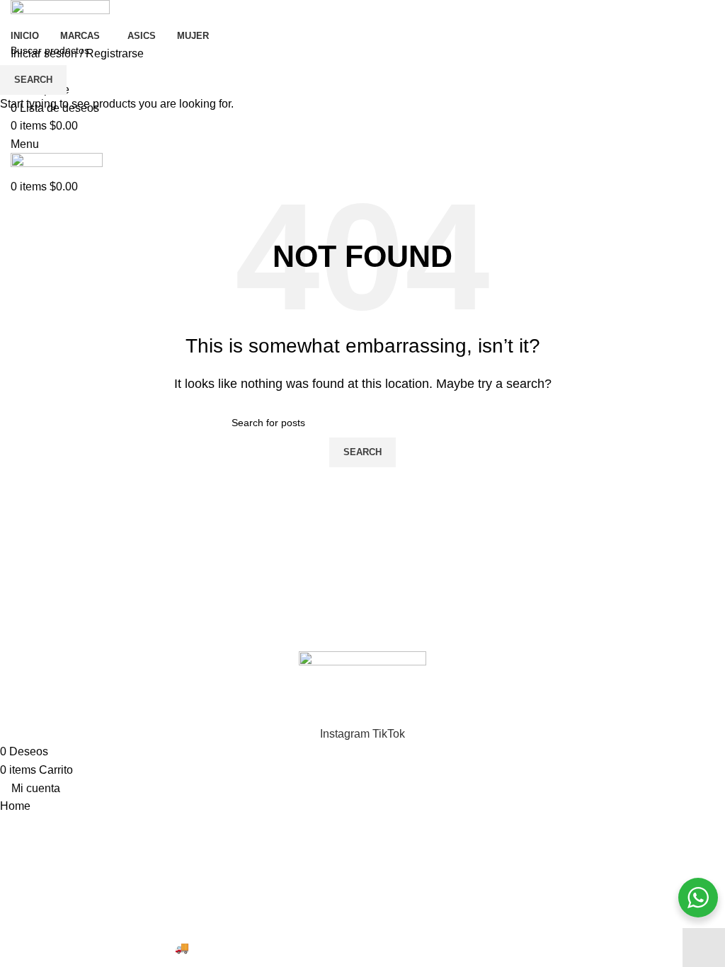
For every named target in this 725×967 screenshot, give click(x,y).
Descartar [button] (704, 947)
